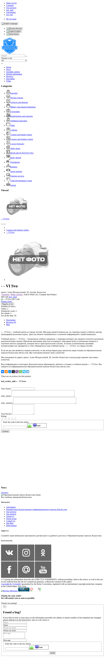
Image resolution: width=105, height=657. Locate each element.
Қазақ (16, 34)
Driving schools (16, 98)
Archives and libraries (19, 102)
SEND (52, 653)
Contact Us (10, 521)
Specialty (14, 93)
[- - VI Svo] (28, 280)
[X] (13, 371)
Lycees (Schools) (17, 144)
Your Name (5, 389)
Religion (13, 167)
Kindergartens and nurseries (21, 116)
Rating (3, 416)
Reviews (9, 76)
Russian (18, 28)
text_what (13, 297)
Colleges (13, 130)
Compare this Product (48, 294)
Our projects (11, 514)
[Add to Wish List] (5, 224)
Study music (15, 148)
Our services (11, 512)
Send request (11, 525)
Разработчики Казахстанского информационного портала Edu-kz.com (36, 509)
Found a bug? (6, 301)
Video (8, 81)
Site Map (9, 523)
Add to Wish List (31, 294)
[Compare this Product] (2, 224)
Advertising (11, 507)
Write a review (17, 294)
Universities (15, 112)
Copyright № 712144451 (11, 584)
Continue (5, 431)
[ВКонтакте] (2, 371)
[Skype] (24, 371)
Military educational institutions (23, 107)
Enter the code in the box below (16, 422)
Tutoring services (17, 176)
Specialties (10, 79)
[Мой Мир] (9, 371)
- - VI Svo (5, 219)
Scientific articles (13, 72)
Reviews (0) (11, 322)
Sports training (16, 171)
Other (12, 125)
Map (8, 325)
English (18, 31)
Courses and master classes (21, 135)
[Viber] (16, 371)
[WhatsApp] (20, 371)
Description (10, 320)
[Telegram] (27, 371)
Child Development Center (21, 181)
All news (4, 492)
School (13, 185)
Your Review (6, 414)
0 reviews (5, 294)
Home (8, 67)
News (8, 69)
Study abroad (15, 158)
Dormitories (15, 162)
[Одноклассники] (6, 371)
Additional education (18, 121)
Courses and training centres (21, 139)
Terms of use (11, 519)
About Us (10, 516)
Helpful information (14, 74)
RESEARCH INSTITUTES (22, 153)
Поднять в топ (7, 304)
